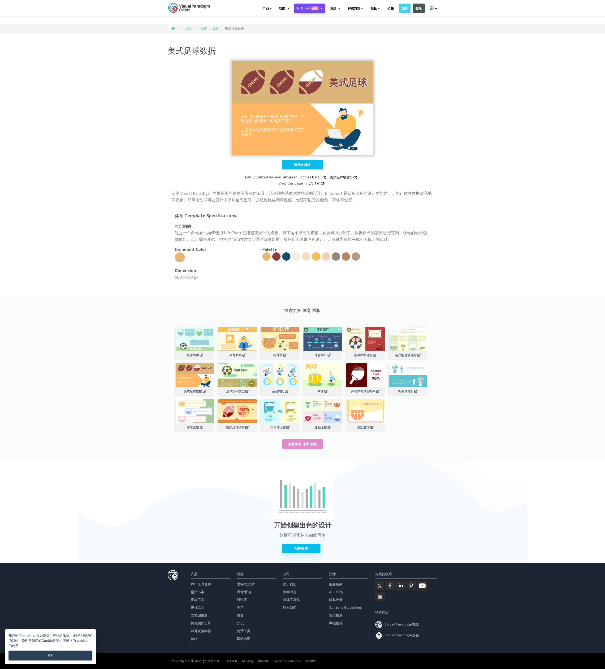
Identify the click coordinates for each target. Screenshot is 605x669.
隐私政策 (335, 599)
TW (317, 183)
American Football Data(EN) (304, 177)
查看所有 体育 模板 (302, 444)
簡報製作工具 (201, 623)
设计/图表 (244, 592)
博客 (240, 615)
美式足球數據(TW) (343, 177)
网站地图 (243, 638)
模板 (203, 28)
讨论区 (242, 599)
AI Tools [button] (307, 8)
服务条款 (335, 584)
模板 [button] (374, 8)
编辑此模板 (302, 164)
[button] (284, 8)
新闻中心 (289, 592)
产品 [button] (266, 8)
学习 (240, 607)
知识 (240, 623)
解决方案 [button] (354, 8)
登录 (418, 8)
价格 (390, 8)
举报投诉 (335, 623)
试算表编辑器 (201, 631)
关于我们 (289, 584)
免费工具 (243, 631)
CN (323, 183)
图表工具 (197, 599)
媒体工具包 (291, 599)
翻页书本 (197, 592)
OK (50, 655)
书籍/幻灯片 (246, 584)
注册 (405, 8)
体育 (215, 28)
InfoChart (188, 28)
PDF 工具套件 (201, 584)
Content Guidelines (345, 607)
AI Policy (336, 592)
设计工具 (197, 607)
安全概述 (335, 615)
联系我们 (289, 607)
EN (311, 183)
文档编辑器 (199, 615)
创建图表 (301, 548)
